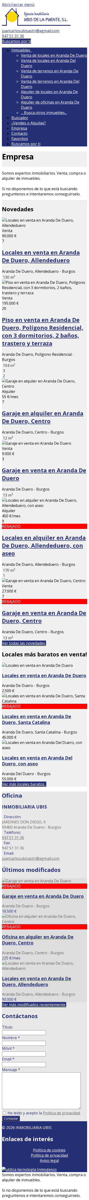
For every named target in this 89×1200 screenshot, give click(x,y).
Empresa (19, 128)
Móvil (8, 1048)
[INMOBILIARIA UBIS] (36, 25)
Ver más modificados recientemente (34, 1004)
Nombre (11, 1037)
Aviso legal (49, 1160)
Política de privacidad (61, 1113)
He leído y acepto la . (44, 1113)
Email (8, 1059)
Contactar (11, 1118)
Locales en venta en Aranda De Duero (44, 675)
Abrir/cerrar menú (18, 4)
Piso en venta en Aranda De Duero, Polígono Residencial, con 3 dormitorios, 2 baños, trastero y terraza (42, 331)
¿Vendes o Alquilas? (28, 123)
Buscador (19, 117)
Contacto (19, 133)
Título (7, 1027)
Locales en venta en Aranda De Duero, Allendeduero (41, 256)
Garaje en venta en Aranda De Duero (43, 896)
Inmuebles (21, 50)
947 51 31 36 (13, 36)
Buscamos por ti (16, 41)
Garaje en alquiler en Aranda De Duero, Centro (42, 417)
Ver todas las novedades (24, 643)
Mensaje (11, 1069)
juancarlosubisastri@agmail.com (30, 30)
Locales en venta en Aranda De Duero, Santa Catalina (36, 719)
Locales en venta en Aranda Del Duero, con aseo (37, 761)
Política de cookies (49, 1150)
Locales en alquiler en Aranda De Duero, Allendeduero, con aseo (44, 545)
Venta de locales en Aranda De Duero (54, 55)
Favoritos (19, 138)
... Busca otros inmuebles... (44, 112)
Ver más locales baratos (24, 784)
